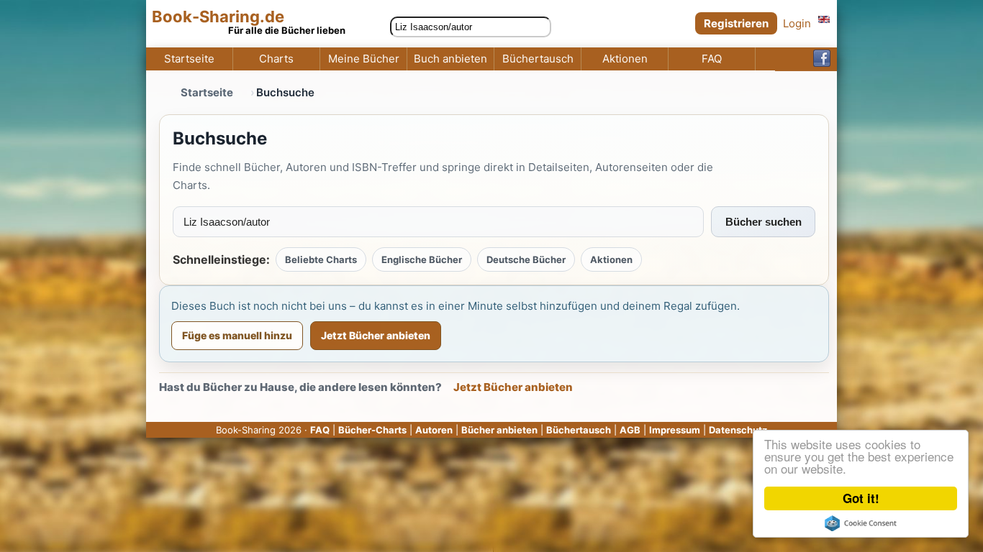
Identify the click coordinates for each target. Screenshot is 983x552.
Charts (276, 59)
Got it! (861, 498)
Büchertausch (538, 59)
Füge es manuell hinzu (237, 335)
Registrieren (736, 23)
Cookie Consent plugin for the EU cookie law (861, 523)
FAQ (712, 59)
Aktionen (625, 59)
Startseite (189, 59)
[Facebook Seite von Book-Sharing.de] (821, 59)
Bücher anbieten (499, 430)
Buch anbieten (450, 59)
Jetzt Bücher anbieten (375, 335)
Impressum (674, 430)
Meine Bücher (363, 59)
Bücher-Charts (372, 430)
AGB (630, 430)
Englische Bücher (421, 259)
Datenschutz (738, 430)
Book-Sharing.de (218, 17)
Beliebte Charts (321, 259)
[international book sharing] (824, 19)
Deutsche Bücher (526, 259)
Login (797, 23)
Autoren (434, 430)
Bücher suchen (763, 222)
